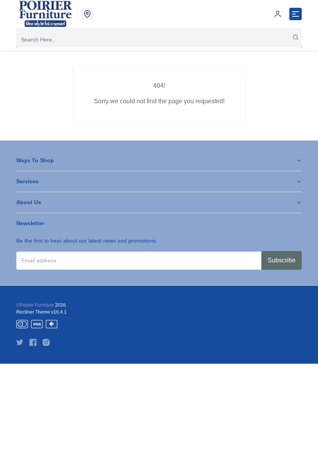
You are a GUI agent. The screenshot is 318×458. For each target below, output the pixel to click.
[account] (278, 14)
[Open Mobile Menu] (295, 14)
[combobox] (159, 39)
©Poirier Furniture (35, 305)
